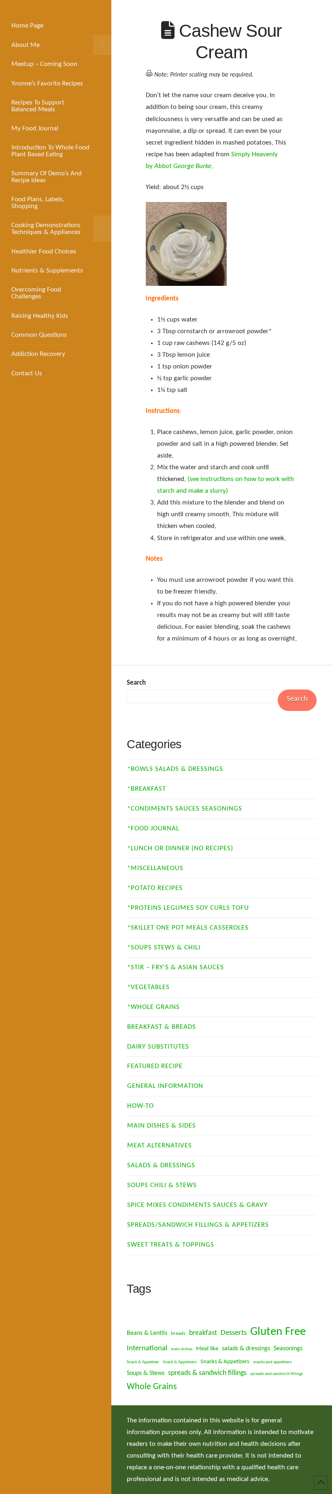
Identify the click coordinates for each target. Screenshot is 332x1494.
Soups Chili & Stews (162, 1185)
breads (178, 1333)
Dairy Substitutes (158, 1046)
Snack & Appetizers (180, 1362)
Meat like (207, 1349)
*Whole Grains (153, 1007)
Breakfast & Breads (161, 1027)
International (147, 1348)
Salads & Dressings (161, 1165)
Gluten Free (278, 1332)
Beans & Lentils (147, 1333)
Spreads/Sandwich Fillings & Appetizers (198, 1225)
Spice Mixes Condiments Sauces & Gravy (197, 1205)
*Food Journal (153, 828)
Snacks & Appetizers (224, 1362)
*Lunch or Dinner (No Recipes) (180, 848)
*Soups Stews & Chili (163, 947)
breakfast (203, 1333)
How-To (140, 1105)
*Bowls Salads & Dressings (175, 769)
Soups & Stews (145, 1373)
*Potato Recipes (155, 888)
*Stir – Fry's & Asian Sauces (175, 967)
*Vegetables (148, 987)
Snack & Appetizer (143, 1362)
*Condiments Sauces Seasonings (184, 808)
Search (136, 682)
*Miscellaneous (155, 868)
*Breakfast (146, 788)
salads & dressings (246, 1348)
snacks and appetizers (272, 1362)
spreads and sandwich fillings (276, 1374)
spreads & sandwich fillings (207, 1373)
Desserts (234, 1333)
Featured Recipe (155, 1066)
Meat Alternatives (159, 1145)
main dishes (181, 1349)
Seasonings (288, 1348)
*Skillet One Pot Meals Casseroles (188, 927)
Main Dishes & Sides (161, 1125)
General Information (165, 1086)
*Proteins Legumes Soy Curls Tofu (188, 907)
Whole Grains (152, 1387)
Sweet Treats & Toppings (170, 1244)
